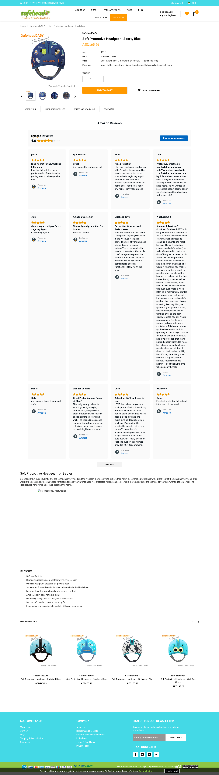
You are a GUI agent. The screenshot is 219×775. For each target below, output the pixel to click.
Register (171, 15)
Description (30, 109)
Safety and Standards (84, 109)
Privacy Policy (82, 746)
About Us (80, 727)
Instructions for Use (55, 109)
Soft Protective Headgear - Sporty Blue (67, 26)
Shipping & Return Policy (31, 738)
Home (23, 26)
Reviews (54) (109, 109)
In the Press (81, 738)
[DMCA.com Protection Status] (187, 767)
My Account (25, 727)
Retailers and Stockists (87, 731)
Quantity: (86, 73)
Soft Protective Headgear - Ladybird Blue (41, 679)
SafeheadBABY (37, 26)
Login (162, 15)
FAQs (22, 734)
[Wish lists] (187, 13)
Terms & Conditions (85, 742)
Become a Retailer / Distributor (90, 734)
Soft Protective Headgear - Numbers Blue (86, 679)
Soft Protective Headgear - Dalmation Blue (132, 679)
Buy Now (24, 731)
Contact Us (25, 742)
